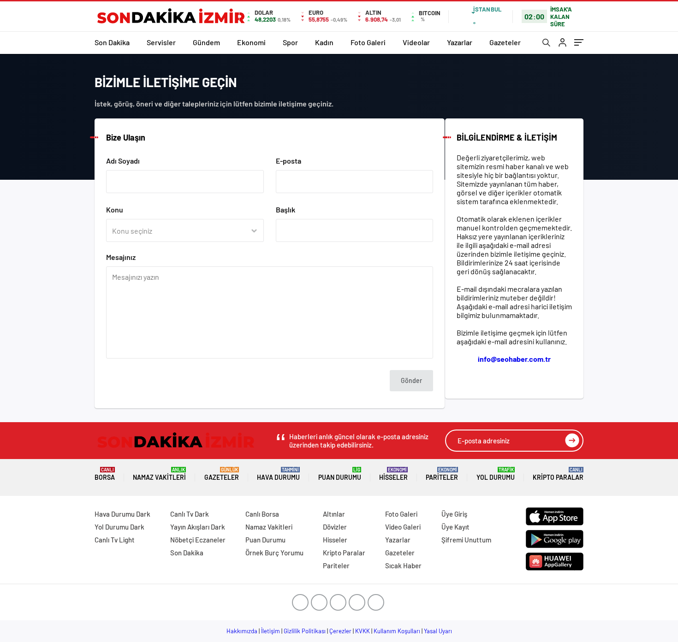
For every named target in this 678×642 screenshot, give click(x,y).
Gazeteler (505, 42)
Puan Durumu (339, 474)
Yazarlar (459, 42)
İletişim (270, 631)
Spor (290, 42)
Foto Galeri (368, 42)
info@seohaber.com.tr (514, 358)
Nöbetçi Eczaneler (198, 540)
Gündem (206, 42)
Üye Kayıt (455, 527)
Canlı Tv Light (115, 540)
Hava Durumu (278, 474)
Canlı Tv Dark (189, 514)
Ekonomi (251, 42)
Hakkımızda (241, 631)
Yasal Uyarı (438, 631)
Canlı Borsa (262, 514)
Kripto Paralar (558, 474)
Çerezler (340, 631)
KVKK (362, 631)
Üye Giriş (454, 514)
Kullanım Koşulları (397, 631)
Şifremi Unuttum (466, 540)
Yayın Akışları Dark (197, 527)
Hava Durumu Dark (122, 514)
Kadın (324, 42)
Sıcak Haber (403, 565)
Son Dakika (112, 42)
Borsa (105, 474)
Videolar (416, 42)
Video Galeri (403, 527)
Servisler (161, 42)
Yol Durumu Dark (119, 527)
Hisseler (393, 474)
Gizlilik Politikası (305, 631)
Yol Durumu (495, 474)
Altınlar (334, 514)
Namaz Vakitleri (159, 474)
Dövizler (335, 527)
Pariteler (442, 474)
